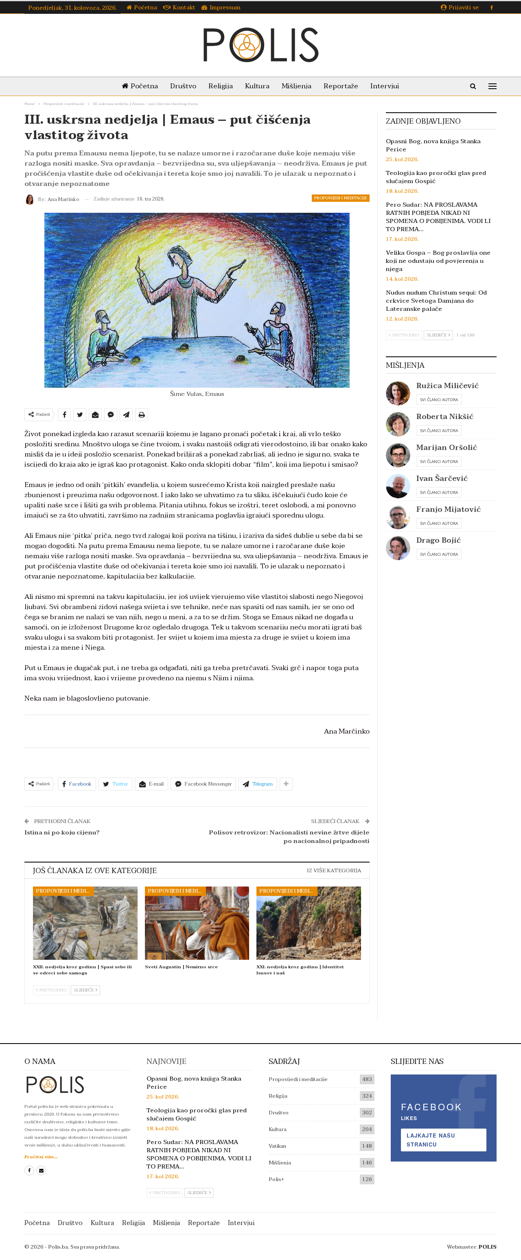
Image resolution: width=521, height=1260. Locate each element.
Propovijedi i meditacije (340, 197)
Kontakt (184, 7)
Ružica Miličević (447, 386)
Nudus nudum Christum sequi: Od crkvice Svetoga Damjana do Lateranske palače (436, 300)
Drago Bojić (438, 540)
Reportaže (341, 86)
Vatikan (277, 1146)
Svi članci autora (439, 399)
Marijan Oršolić (446, 447)
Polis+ (276, 1179)
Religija (220, 86)
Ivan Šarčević (442, 478)
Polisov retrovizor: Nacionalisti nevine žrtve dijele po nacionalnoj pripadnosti (289, 836)
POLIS (488, 1247)
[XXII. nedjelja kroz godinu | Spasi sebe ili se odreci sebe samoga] (85, 923)
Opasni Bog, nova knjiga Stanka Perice (433, 145)
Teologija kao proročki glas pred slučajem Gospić (436, 177)
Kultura (257, 86)
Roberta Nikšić (444, 417)
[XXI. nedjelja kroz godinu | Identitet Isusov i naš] (308, 923)
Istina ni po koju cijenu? (62, 832)
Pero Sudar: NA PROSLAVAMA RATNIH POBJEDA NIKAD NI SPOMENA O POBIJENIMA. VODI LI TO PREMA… (438, 216)
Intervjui (384, 86)
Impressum (225, 7)
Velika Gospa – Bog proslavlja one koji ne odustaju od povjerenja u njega (438, 260)
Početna (145, 7)
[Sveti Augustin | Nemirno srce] (197, 923)
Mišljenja (296, 86)
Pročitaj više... (40, 1156)
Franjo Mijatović (448, 509)
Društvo (183, 86)
